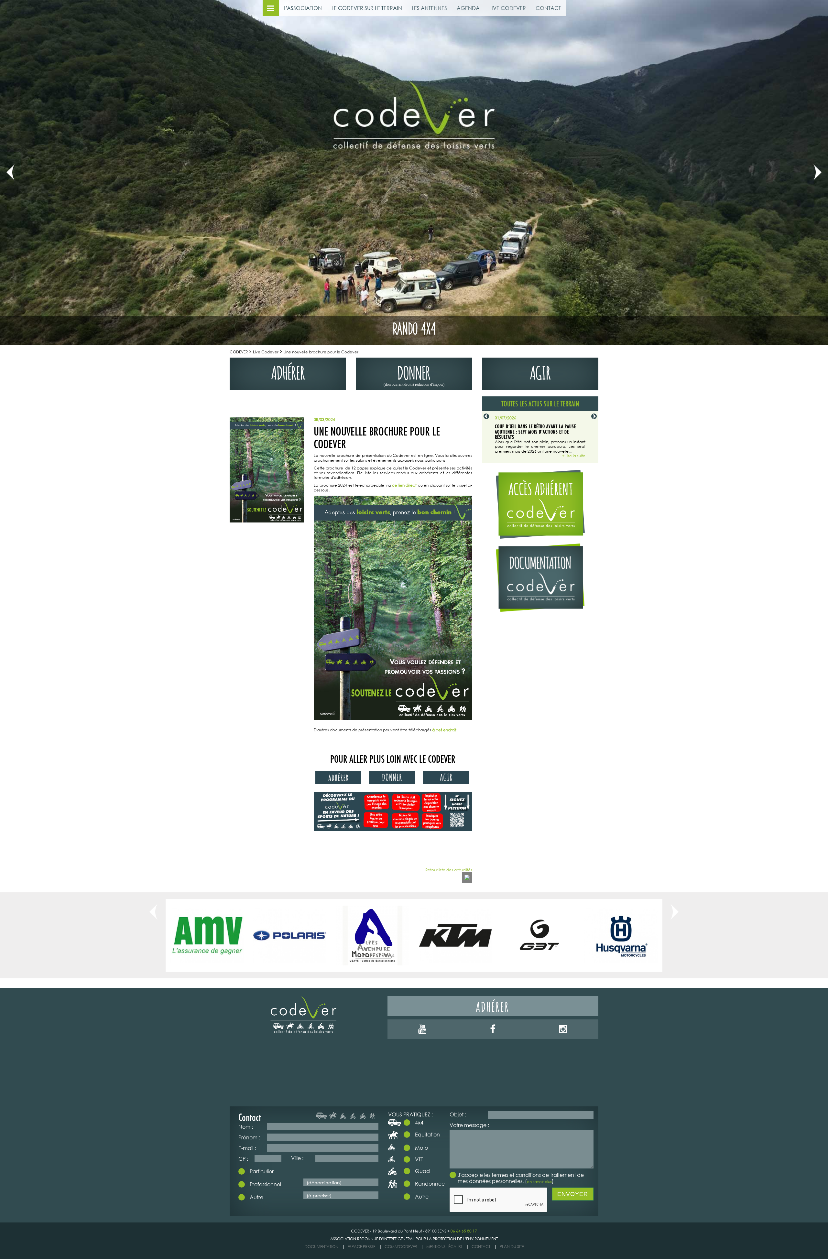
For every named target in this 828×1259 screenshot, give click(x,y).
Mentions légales (444, 1246)
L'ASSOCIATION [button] (303, 8)
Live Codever (265, 352)
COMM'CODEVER (401, 1246)
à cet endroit (444, 730)
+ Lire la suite (573, 456)
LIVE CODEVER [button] (507, 8)
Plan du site (512, 1246)
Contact (481, 1246)
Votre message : (469, 1125)
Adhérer (493, 1006)
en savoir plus (539, 1181)
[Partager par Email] (467, 877)
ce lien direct (404, 485)
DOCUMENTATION (321, 1246)
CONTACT (548, 8)
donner (414, 374)
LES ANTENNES (429, 8)
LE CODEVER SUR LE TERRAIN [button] (367, 8)
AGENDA (468, 8)
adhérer (288, 371)
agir (540, 371)
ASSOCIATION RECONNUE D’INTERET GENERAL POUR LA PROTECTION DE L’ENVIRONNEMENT (414, 1239)
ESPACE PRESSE (361, 1246)
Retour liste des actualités (448, 870)
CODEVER (239, 352)
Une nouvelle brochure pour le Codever (321, 352)
